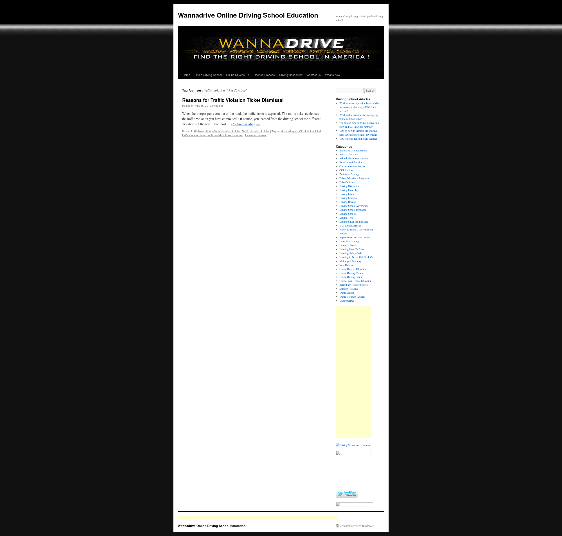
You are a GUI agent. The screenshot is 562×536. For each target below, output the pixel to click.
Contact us (314, 75)
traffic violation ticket (194, 135)
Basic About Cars (348, 154)
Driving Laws (346, 194)
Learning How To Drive (351, 249)
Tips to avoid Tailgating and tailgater (358, 138)
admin (219, 105)
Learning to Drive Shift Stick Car (356, 257)
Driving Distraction (349, 186)
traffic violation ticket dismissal (225, 135)
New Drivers (346, 265)
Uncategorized (346, 300)
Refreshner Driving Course (353, 284)
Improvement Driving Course (354, 237)
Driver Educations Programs (354, 178)
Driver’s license (347, 182)
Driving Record (347, 201)
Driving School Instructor (352, 209)
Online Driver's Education (352, 269)
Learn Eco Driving (349, 241)
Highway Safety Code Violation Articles (217, 131)
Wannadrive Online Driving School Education (248, 15)
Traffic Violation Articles (256, 131)
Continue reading (245, 124)
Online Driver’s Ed (237, 75)
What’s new (332, 75)
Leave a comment (256, 135)
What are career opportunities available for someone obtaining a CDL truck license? (359, 107)
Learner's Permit (347, 245)
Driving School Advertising (353, 205)
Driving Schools (348, 213)
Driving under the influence (353, 221)
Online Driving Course (351, 273)
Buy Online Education (350, 162)
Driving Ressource (291, 75)
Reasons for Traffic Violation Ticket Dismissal (233, 100)
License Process (264, 75)
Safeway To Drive (348, 288)
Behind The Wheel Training (353, 158)
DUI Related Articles (350, 225)
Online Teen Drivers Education (355, 280)
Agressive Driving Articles (353, 150)
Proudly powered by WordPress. (357, 525)
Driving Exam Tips (349, 190)
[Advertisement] (353, 372)
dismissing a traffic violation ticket (301, 131)
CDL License (346, 170)
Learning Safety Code (350, 253)
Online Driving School (351, 277)
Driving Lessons (348, 198)
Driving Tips (346, 217)
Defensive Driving (349, 174)
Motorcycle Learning (350, 261)
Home (186, 75)
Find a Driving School (208, 75)
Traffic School (346, 292)
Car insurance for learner (352, 166)
